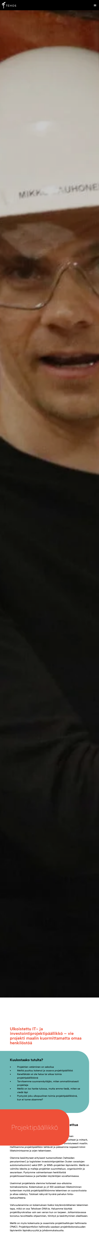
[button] (95, 5)
